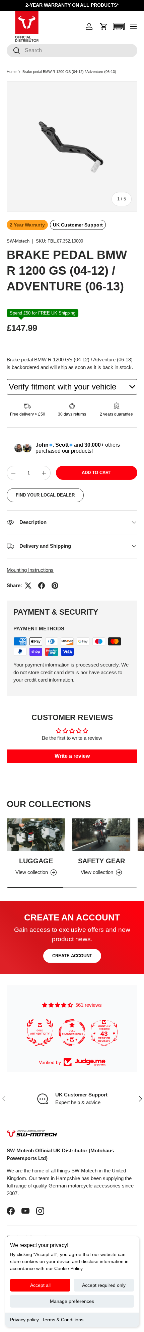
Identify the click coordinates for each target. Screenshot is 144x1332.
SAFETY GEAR (101, 861)
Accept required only (104, 1285)
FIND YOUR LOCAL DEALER (45, 495)
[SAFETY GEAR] (101, 834)
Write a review (72, 756)
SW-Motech (18, 241)
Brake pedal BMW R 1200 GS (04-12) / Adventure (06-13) (69, 72)
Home (11, 72)
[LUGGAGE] (36, 834)
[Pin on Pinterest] (55, 585)
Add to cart (96, 472)
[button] (103, 26)
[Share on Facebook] (41, 585)
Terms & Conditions (62, 1319)
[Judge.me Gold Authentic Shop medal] (39, 1032)
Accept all (40, 1285)
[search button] (13, 51)
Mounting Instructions (30, 570)
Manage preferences (72, 1301)
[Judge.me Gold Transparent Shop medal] (72, 1032)
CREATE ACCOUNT (72, 955)
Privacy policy (24, 1319)
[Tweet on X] (28, 585)
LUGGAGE (36, 861)
